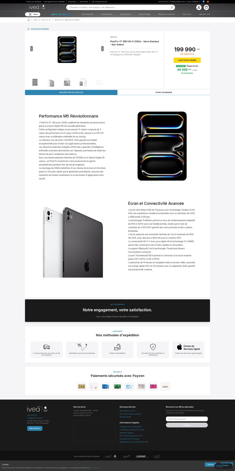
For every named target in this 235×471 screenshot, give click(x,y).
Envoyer (186, 425)
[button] (30, 14)
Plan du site (34, 428)
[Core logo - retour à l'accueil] (33, 7)
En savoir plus (95, 468)
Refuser (211, 465)
